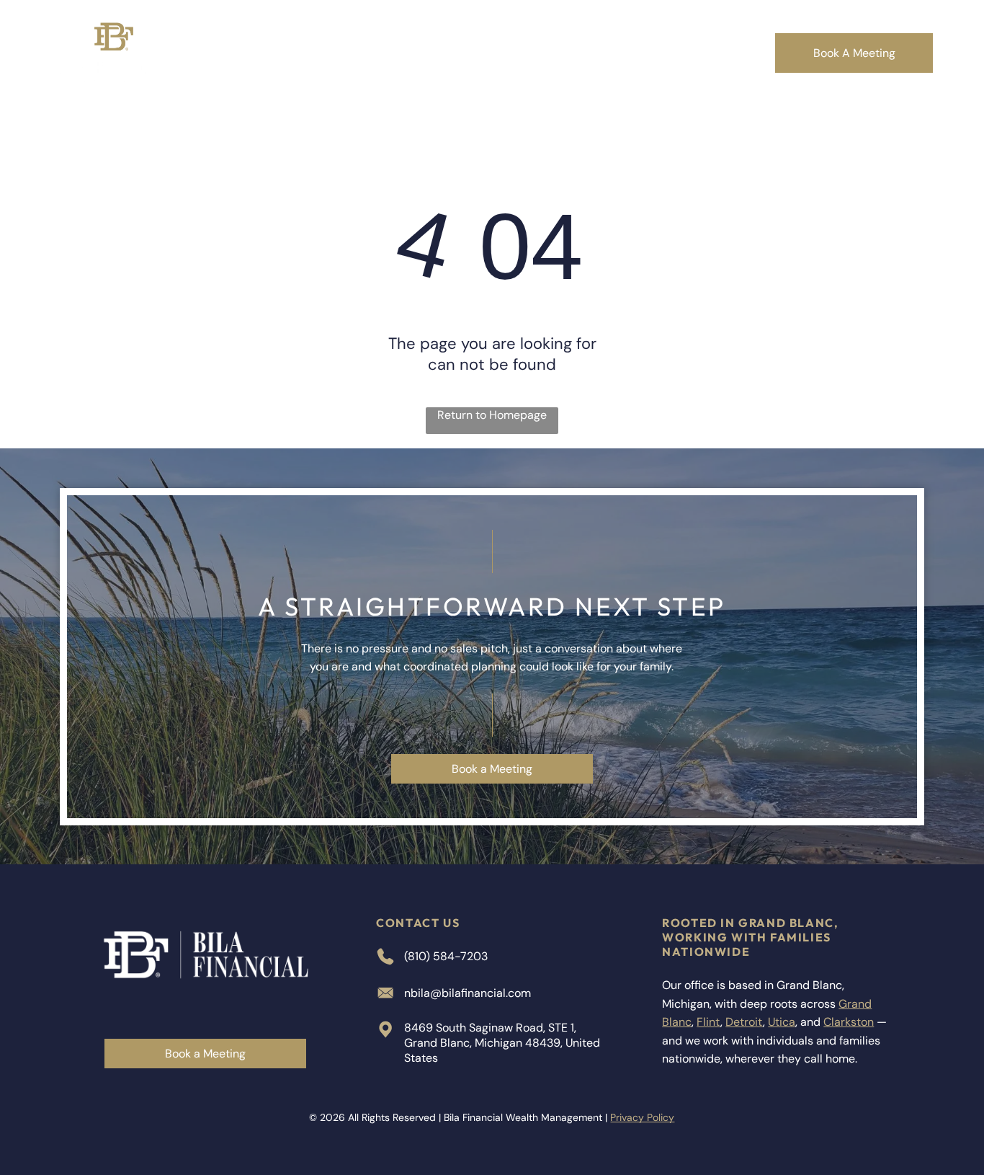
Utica (781, 1021)
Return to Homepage (492, 414)
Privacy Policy (642, 1117)
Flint (708, 1021)
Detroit (744, 1021)
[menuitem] (277, 53)
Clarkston (848, 1021)
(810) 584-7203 (446, 956)
